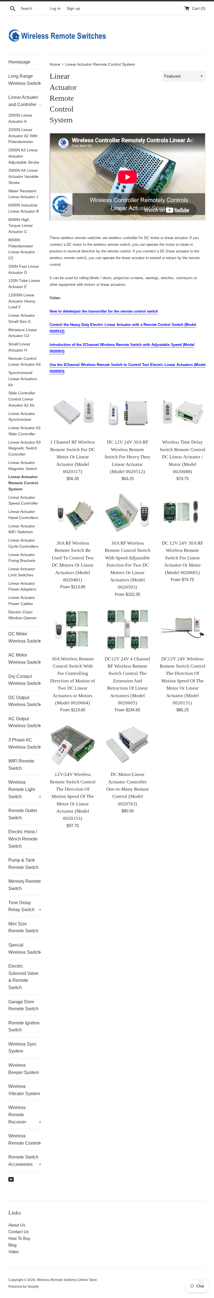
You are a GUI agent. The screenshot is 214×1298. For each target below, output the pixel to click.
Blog (12, 1245)
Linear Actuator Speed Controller (23, 500)
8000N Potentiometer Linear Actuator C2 (21, 249)
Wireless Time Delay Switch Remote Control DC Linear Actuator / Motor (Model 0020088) (182, 456)
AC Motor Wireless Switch (24, 659)
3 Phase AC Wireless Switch (24, 743)
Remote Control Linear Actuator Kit (24, 362)
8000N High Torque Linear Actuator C (20, 226)
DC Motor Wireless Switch (24, 637)
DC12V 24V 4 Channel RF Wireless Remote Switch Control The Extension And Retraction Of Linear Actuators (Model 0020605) (127, 680)
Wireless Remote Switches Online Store (67, 1280)
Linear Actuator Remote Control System (23, 483)
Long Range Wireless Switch (24, 80)
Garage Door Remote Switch (23, 1005)
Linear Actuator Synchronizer (21, 417)
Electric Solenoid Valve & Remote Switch (23, 977)
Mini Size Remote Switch (23, 927)
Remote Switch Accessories (24, 1161)
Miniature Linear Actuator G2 (22, 333)
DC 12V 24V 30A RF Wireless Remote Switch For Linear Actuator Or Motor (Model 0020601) (182, 557)
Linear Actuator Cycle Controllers (23, 543)
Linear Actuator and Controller (24, 101)
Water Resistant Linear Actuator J (23, 194)
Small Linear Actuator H (19, 347)
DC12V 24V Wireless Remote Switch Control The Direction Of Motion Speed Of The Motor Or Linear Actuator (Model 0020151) (182, 680)
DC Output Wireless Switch (24, 701)
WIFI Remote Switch (21, 765)
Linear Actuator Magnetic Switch (22, 466)
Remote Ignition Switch (24, 1026)
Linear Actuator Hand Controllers (23, 515)
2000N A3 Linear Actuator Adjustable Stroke (23, 156)
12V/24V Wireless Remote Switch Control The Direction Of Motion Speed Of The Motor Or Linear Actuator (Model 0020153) (73, 796)
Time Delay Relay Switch (24, 906)
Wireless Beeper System (23, 1069)
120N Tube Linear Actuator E (24, 284)
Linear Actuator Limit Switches (21, 572)
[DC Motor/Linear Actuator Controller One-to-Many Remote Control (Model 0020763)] (127, 745)
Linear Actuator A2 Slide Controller (24, 431)
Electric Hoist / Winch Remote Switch (23, 838)
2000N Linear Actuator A (20, 118)
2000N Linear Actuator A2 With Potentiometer (23, 136)
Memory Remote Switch (24, 885)
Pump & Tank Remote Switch (23, 864)
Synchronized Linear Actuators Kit (22, 379)
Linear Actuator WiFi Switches (21, 529)
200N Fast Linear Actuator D (23, 269)
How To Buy (19, 1238)
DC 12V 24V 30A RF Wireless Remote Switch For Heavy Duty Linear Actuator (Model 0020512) (127, 456)
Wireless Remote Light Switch (24, 789)
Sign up (73, 8)
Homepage (19, 62)
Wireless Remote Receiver (24, 1114)
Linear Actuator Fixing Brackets (21, 558)
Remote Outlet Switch (22, 814)
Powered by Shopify (23, 1287)
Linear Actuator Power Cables (21, 601)
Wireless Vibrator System (24, 1090)
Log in (55, 8)
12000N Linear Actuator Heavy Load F (21, 301)
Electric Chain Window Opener (22, 615)
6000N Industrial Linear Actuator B (23, 208)
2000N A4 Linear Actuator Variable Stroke (23, 176)
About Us (16, 1225)
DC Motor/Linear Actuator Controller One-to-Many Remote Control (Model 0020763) (127, 789)
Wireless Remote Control (24, 1139)
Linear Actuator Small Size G (21, 318)
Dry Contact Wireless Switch (24, 680)
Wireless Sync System (22, 1048)
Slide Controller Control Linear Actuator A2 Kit (21, 399)
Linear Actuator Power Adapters (22, 586)
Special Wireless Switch (24, 949)
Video (13, 1251)
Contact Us (18, 1231)
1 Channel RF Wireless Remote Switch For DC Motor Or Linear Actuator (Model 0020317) (72, 456)
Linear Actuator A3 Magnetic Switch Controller (24, 448)
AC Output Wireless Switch (24, 722)
